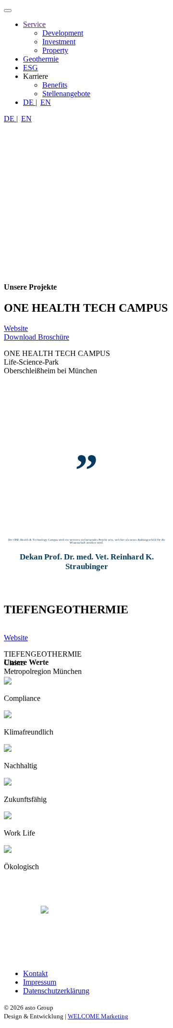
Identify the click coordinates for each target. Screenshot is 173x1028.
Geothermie (41, 59)
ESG (30, 67)
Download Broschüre (36, 337)
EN (45, 102)
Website (16, 328)
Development (62, 33)
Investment (58, 42)
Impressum (39, 982)
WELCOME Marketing (98, 1016)
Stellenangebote (66, 93)
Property (55, 50)
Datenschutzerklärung (56, 991)
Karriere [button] (35, 76)
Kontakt (35, 973)
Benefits (54, 85)
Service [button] (34, 24)
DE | (30, 102)
